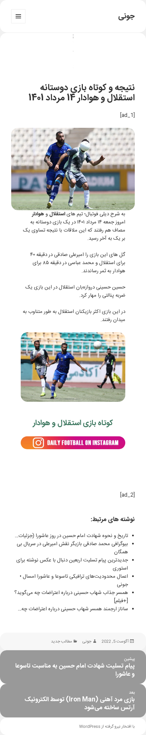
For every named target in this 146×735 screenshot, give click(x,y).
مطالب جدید (61, 641)
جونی (126, 16)
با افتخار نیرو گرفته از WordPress (107, 726)
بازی (57, 222)
